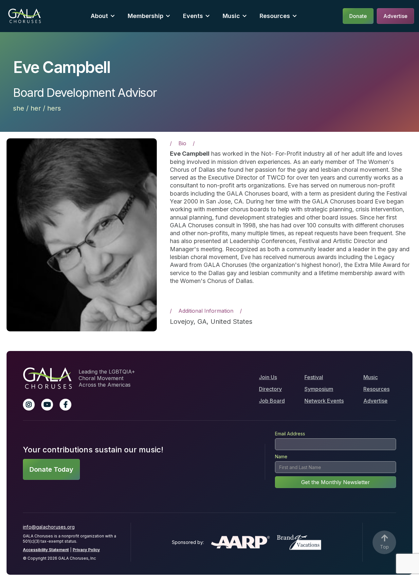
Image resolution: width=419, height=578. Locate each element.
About (99, 15)
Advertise (375, 400)
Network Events (324, 400)
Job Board (272, 400)
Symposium (318, 389)
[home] (24, 16)
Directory (270, 389)
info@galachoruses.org (49, 527)
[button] (102, 16)
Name (281, 456)
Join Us (268, 377)
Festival (313, 377)
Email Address (290, 433)
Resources (275, 15)
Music (370, 377)
